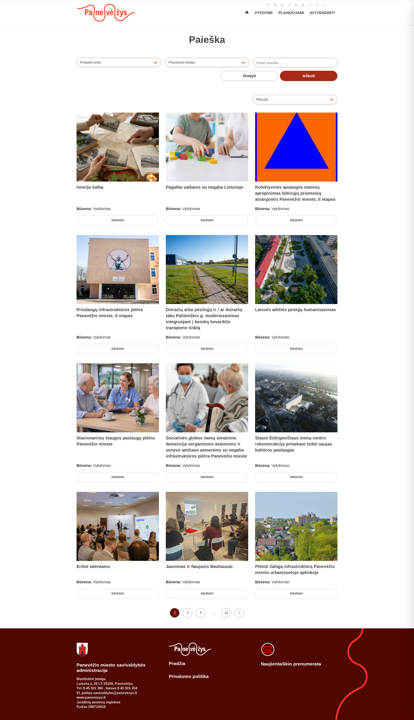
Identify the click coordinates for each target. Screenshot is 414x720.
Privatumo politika (189, 676)
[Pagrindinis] (246, 12)
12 (226, 613)
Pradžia (177, 663)
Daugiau (117, 220)
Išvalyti (249, 76)
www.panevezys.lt (91, 697)
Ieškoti (309, 76)
